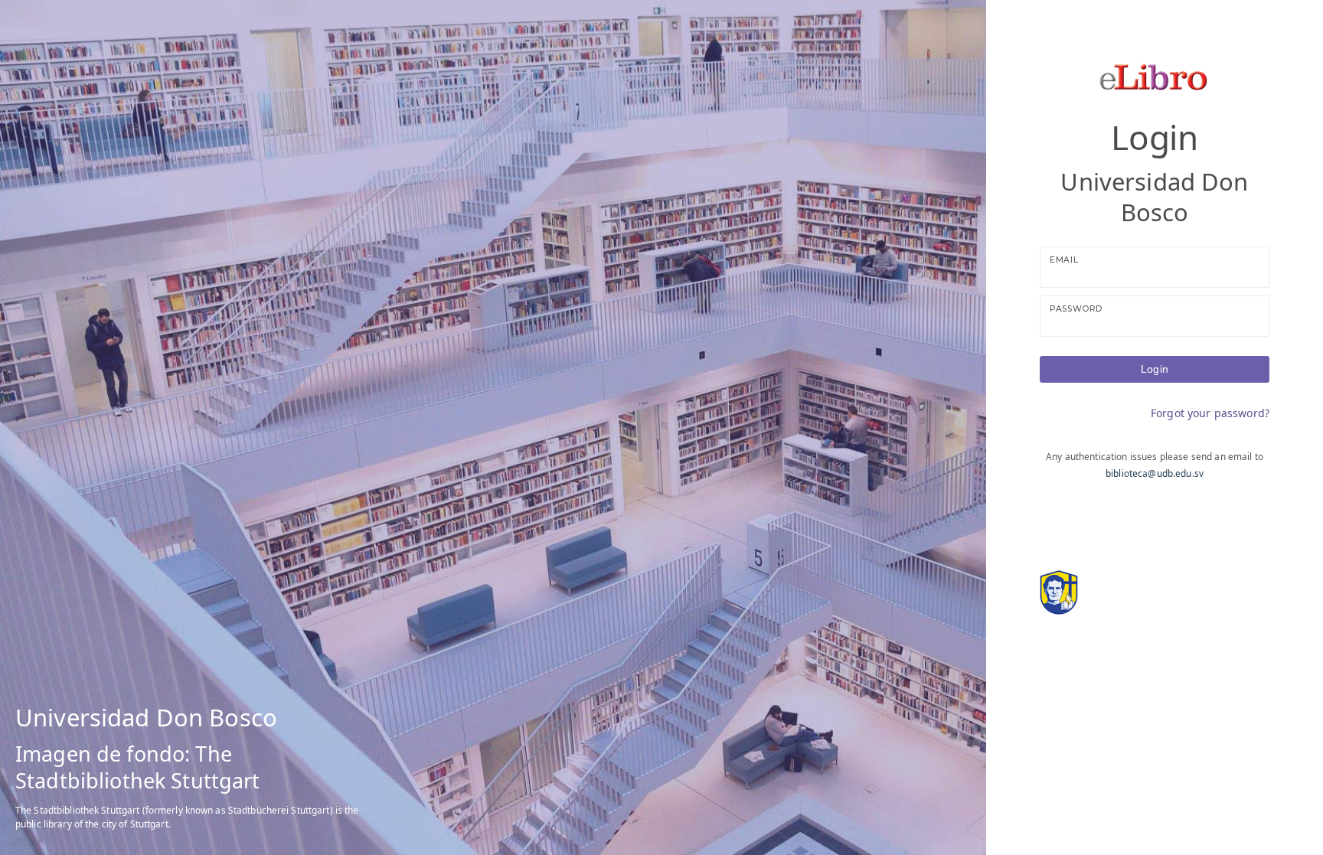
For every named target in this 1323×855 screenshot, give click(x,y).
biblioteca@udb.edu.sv (1155, 473)
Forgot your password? (1210, 413)
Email (1064, 260)
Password (1076, 309)
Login (1154, 369)
